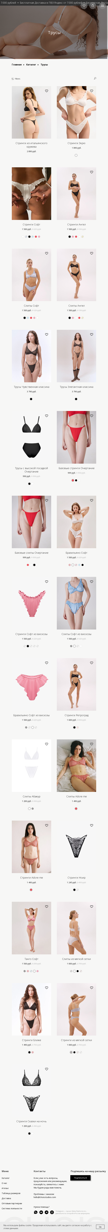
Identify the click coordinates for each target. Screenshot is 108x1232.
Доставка (6, 1198)
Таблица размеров (11, 1193)
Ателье (5, 1188)
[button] (84, 5)
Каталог (31, 64)
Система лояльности (12, 1208)
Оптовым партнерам (12, 1203)
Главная (17, 64)
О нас (4, 1183)
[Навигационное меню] (102, 6)
